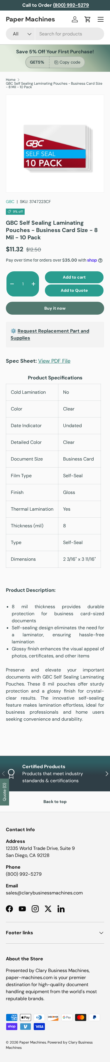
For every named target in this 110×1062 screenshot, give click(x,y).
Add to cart (74, 277)
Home (11, 79)
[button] (87, 19)
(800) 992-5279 (24, 874)
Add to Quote (74, 290)
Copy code (70, 62)
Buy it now (55, 308)
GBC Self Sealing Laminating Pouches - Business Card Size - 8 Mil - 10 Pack (54, 85)
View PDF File (54, 360)
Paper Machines (32, 1042)
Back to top (55, 801)
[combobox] (55, 34)
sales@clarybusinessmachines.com (44, 893)
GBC (10, 201)
